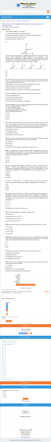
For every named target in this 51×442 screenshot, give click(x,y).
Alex (4, 289)
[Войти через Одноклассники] (7, 314)
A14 (4, 368)
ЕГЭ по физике (17, 20)
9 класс (5, 394)
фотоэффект (19, 291)
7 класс (5, 391)
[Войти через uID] (7, 304)
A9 (3, 360)
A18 (4, 375)
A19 (4, 377)
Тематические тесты (26, 20)
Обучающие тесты (7, 379)
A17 (4, 373)
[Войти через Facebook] (7, 308)
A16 (4, 372)
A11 (4, 363)
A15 (4, 370)
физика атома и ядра (26, 291)
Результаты (23, 400)
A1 (3, 346)
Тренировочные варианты (9, 342)
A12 (4, 365)
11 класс (5, 397)
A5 (3, 353)
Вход (29, 330)
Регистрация (24, 330)
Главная (4, 20)
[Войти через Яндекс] (7, 310)
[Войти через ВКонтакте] (7, 306)
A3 (3, 349)
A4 (3, 351)
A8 (3, 358)
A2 (3, 347)
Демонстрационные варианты (9, 341)
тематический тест (6, 291)
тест (31, 291)
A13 (4, 367)
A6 (3, 354)
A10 (4, 361)
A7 (3, 356)
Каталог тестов (10, 20)
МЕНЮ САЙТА (7, 17)
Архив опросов (27, 400)
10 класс (5, 395)
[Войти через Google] (7, 312)
